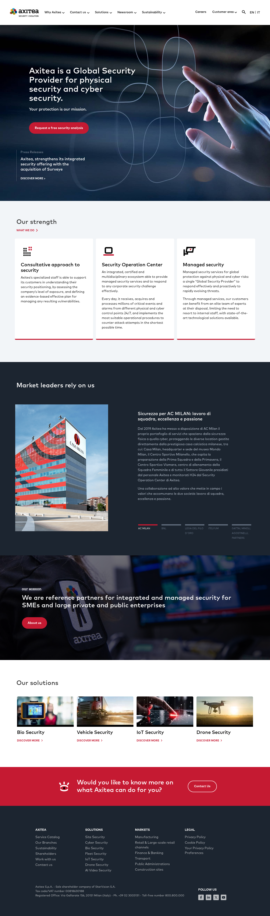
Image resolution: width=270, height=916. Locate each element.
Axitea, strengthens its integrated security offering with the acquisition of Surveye (53, 164)
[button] (202, 786)
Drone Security (213, 732)
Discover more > (33, 178)
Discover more (30, 740)
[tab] (148, 533)
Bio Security (30, 732)
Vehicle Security (95, 732)
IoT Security (150, 732)
